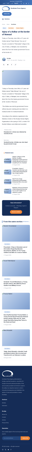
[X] (23, 3)
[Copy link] (15, 64)
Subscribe (7, 14)
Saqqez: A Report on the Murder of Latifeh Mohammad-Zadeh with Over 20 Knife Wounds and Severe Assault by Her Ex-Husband (20, 160)
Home (3, 24)
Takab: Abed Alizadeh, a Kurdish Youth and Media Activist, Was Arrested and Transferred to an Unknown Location (15, 353)
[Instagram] (21, 3)
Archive (4, 420)
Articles (4, 403)
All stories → (26, 222)
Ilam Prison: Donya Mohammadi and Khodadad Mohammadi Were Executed (19, 180)
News (8, 24)
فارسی (11, 3)
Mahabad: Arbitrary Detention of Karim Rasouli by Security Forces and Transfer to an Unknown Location (20, 190)
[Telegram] (26, 3)
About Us (4, 414)
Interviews (4, 406)
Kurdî (8, 3)
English (16, 3)
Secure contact (16, 212)
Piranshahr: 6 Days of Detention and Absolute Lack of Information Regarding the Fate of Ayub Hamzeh (19, 171)
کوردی (4, 3)
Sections (7, 19)
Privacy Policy (5, 423)
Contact (4, 417)
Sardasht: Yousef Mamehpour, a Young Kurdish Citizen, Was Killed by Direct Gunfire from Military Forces (15, 284)
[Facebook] (28, 3)
